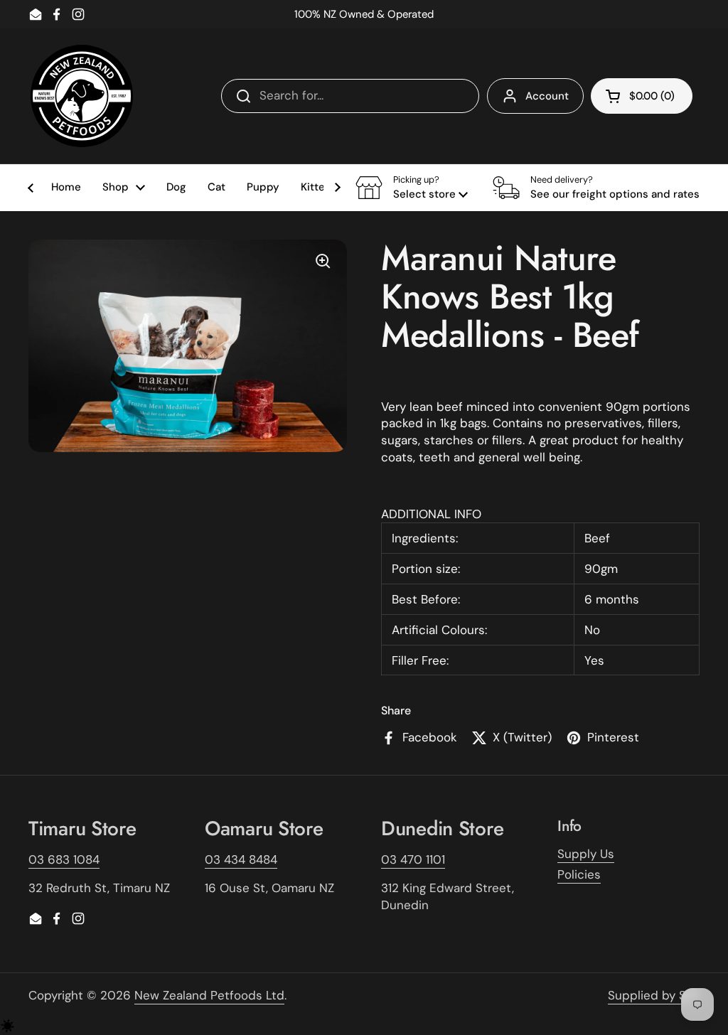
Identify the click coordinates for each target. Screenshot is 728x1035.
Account (547, 96)
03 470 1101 (413, 859)
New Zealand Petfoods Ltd (209, 995)
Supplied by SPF (654, 995)
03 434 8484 (241, 859)
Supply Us (585, 854)
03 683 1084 (64, 859)
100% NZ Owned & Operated (364, 14)
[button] (411, 187)
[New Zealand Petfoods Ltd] (81, 96)
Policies (579, 874)
